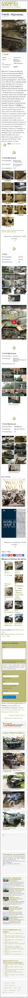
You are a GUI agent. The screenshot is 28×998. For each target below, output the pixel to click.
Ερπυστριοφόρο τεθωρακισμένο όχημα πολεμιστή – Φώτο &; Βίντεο (16, 908)
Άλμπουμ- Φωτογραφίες (9, 985)
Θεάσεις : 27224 (15, 975)
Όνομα (4, 674)
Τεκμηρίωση (6, 982)
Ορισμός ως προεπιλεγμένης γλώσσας (12, 726)
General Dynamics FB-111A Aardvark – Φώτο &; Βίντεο (16, 889)
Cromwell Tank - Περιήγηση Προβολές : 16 (14, 954)
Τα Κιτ (18, 990)
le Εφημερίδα (12, 990)
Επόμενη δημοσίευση (17, 715)
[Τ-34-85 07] (8, 209)
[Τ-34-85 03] (8, 186)
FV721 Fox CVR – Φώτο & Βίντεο (12, 770)
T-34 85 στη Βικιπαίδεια (16, 143)
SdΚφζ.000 (23, 15)
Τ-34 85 (7, 636)
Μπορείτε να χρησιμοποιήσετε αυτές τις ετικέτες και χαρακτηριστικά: (12, 662)
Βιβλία (15, 987)
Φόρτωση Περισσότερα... (14, 302)
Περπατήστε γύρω (8, 987)
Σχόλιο (3, 647)
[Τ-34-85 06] (20, 198)
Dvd (20, 987)
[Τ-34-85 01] (8, 175)
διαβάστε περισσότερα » (9, 887)
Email (4, 681)
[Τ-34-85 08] (20, 209)
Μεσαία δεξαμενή (16, 634)
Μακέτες (13, 982)
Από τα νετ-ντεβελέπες (9, 992)
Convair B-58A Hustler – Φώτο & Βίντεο (15, 880)
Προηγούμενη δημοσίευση (12, 718)
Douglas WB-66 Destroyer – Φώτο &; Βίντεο (16, 917)
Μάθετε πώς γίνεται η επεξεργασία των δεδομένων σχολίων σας (13, 710)
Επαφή (5, 990)
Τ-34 (3, 636)
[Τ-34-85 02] (20, 175)
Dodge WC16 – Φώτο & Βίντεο (11, 789)
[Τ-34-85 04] (20, 186)
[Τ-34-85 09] (8, 221)
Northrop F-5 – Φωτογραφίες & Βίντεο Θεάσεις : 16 (13, 952)
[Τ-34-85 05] (8, 198)
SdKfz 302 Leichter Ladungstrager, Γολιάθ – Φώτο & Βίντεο (16, 899)
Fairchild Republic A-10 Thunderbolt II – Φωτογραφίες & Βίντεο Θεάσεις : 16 (13, 947)
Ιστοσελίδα (5, 691)
